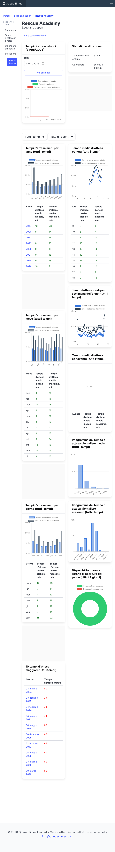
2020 (29, 231)
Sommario (10, 30)
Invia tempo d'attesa (35, 35)
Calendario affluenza (11, 47)
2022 (29, 243)
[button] (111, 3)
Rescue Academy (13, 62)
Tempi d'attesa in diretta (10, 38)
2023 (29, 249)
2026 (29, 266)
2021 (28, 237)
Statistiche (10, 53)
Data (26, 57)
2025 (29, 260)
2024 (29, 254)
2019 (28, 226)
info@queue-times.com (57, 836)
